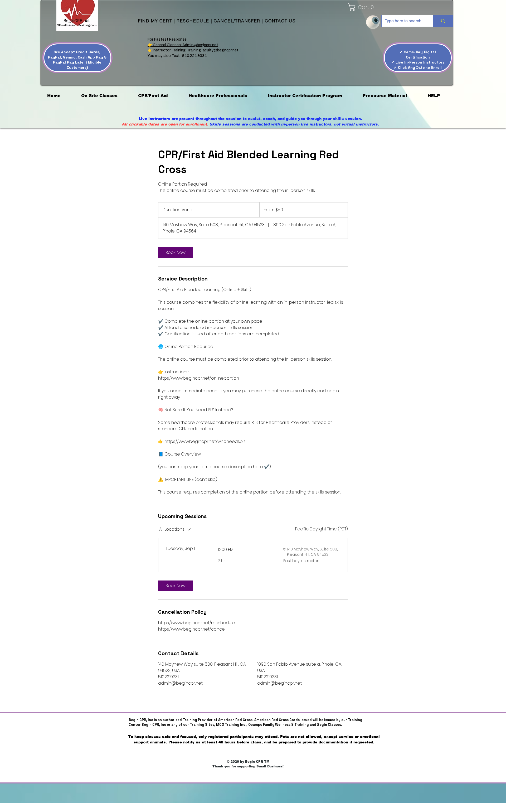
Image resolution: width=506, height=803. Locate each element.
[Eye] (372, 22)
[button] (348, 7)
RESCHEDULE (193, 20)
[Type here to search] (443, 21)
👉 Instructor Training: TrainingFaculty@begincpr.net (193, 50)
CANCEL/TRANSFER (237, 20)
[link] (175, 252)
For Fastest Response (167, 39)
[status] (321, 529)
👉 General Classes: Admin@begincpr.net (183, 45)
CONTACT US (280, 20)
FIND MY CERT (156, 20)
